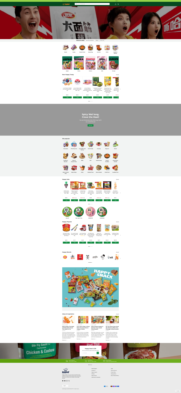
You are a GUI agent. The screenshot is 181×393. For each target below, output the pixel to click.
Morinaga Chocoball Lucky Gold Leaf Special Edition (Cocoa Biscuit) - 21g (118, 90)
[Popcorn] (107, 144)
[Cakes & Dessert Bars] (74, 155)
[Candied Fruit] (115, 167)
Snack (65, 52)
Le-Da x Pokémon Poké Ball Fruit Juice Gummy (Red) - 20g (77, 89)
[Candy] (74, 47)
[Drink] (107, 47)
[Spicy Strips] (74, 167)
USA (102, 70)
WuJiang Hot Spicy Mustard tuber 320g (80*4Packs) (66, 234)
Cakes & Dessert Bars (74, 161)
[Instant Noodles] (107, 155)
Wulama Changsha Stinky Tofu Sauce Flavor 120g (107, 192)
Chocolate (65, 148)
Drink (107, 52)
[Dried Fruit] (107, 167)
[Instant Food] (82, 47)
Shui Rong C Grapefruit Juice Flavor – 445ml (115, 192)
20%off (67, 218)
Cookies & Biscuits (65, 161)
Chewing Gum (74, 148)
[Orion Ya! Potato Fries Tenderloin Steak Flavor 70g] (99, 185)
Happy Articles (94, 375)
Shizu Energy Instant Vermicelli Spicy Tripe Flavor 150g (91, 192)
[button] (118, 4)
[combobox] (92, 4)
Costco (90, 70)
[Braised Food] (90, 167)
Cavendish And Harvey (82, 149)
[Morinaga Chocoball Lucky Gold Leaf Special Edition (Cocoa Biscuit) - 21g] (118, 82)
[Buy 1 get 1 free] (79, 212)
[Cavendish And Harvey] (82, 144)
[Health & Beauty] (115, 47)
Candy (74, 52)
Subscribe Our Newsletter (95, 377)
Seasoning (90, 52)
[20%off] (67, 212)
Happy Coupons (94, 372)
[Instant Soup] (98, 155)
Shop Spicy (90, 125)
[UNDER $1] (90, 212)
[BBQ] (82, 155)
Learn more (78, 0)
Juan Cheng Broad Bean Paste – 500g (82, 234)
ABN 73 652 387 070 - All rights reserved (73, 388)
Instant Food (82, 52)
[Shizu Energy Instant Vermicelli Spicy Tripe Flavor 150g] (91, 185)
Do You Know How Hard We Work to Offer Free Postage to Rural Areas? (112, 328)
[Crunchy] (98, 144)
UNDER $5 (102, 218)
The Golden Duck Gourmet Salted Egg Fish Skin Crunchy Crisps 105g (90, 235)
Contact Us (93, 370)
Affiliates (93, 373)
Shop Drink (71, 34)
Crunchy (99, 148)
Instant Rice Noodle (115, 161)
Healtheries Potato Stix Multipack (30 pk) (115, 234)
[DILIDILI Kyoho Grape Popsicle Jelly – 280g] (66, 185)
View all (117, 74)
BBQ (82, 160)
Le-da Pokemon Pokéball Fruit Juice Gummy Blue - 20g (67, 89)
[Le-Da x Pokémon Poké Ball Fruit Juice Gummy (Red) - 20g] (77, 82)
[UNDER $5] (102, 212)
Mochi (115, 148)
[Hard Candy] (90, 144)
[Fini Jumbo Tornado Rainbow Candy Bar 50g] (74, 228)
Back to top (90, 364)
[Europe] (114, 63)
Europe (113, 70)
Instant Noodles (107, 161)
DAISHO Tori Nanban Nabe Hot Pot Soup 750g (99, 234)
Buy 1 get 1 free (79, 218)
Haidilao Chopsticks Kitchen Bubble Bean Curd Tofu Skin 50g (74, 192)
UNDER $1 (90, 218)
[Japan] (67, 63)
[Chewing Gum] (74, 144)
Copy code (102, 40)
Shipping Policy (113, 373)
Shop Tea (64, 34)
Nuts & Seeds (99, 172)
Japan (67, 70)
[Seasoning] (90, 47)
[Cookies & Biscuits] (65, 155)
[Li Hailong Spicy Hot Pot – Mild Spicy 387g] (83, 185)
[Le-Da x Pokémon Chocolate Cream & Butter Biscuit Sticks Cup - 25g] (87, 82)
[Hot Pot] (98, 47)
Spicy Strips (74, 172)
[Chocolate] (65, 144)
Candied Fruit (115, 172)
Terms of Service (114, 370)
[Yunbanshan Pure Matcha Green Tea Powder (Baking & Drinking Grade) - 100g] (98, 82)
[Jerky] (82, 167)
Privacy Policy (113, 372)
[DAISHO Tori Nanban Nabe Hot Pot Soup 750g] (99, 228)
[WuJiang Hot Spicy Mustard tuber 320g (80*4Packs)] (66, 228)
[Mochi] (115, 144)
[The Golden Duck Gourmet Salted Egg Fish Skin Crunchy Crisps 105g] (91, 228)
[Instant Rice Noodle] (115, 155)
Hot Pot (99, 52)
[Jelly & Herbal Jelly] (65, 167)
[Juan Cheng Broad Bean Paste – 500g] (83, 228)
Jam (90, 160)
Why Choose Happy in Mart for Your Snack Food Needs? (97, 328)
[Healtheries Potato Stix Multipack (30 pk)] (115, 228)
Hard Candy (90, 148)
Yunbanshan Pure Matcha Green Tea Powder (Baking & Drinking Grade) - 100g (97, 90)
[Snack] (65, 47)
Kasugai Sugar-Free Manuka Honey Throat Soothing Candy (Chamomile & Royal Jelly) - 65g (107, 90)
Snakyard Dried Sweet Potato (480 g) (107, 234)
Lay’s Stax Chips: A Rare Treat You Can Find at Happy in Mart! (83, 328)
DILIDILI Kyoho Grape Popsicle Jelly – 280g (66, 192)
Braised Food (90, 172)
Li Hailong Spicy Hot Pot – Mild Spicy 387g (82, 192)
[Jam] (90, 155)
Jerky (82, 172)
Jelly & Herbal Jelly (66, 173)
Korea (79, 70)
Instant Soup (99, 160)
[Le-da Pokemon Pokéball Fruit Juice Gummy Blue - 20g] (67, 82)
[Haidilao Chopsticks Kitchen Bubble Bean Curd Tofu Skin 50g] (74, 185)
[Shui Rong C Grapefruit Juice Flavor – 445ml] (115, 185)
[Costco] (90, 63)
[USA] (102, 63)
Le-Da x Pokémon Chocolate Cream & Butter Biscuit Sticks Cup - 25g (87, 90)
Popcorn (107, 148)
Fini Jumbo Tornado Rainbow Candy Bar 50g (74, 234)
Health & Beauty (115, 53)
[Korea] (79, 63)
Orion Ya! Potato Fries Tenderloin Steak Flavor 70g (99, 192)
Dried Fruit (107, 172)
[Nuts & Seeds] (98, 167)
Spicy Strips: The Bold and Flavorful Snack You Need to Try (68, 328)
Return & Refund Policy (115, 375)
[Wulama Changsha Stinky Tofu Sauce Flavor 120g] (107, 185)
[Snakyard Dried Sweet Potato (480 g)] (107, 228)
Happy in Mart (66, 388)
